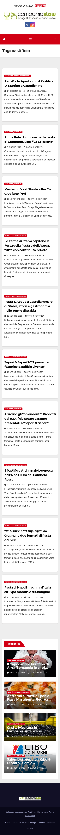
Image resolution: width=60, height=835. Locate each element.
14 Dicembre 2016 (16, 91)
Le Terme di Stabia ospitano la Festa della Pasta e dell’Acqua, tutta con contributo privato (27, 245)
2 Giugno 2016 (14, 147)
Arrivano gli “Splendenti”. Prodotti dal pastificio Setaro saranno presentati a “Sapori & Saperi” (30, 418)
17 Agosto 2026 (18, 736)
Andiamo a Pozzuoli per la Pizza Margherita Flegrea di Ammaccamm (29, 699)
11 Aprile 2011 (14, 545)
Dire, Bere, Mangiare (13, 132)
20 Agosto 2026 (18, 704)
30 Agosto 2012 (15, 255)
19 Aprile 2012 (14, 372)
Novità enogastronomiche (16, 235)
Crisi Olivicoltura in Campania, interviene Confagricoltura (24, 731)
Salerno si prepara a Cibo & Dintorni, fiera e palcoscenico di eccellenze (29, 762)
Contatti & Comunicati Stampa (24, 823)
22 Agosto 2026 (18, 673)
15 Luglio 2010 (14, 597)
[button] (56, 39)
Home (7, 823)
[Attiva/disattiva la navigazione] (30, 39)
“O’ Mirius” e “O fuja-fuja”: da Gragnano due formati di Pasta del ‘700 (27, 535)
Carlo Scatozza (38, 91)
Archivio (30, 828)
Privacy (42, 823)
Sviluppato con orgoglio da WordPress (21, 812)
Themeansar (30, 816)
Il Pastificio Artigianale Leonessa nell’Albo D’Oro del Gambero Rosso (28, 475)
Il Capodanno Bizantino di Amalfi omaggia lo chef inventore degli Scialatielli (28, 667)
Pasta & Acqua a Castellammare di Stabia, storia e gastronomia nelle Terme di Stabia (28, 306)
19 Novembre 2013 (16, 199)
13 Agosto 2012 (15, 316)
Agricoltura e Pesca (16, 724)
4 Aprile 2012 (14, 428)
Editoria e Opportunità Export (17, 76)
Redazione (51, 823)
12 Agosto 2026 (18, 768)
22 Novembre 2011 (16, 485)
